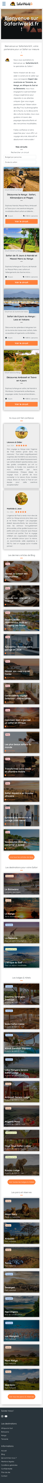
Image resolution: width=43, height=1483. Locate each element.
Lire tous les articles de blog (21, 857)
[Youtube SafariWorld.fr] (6, 1416)
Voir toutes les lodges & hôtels (21, 1182)
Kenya (3, 1435)
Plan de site (5, 1472)
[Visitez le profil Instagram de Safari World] (2, 1416)
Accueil (4, 1451)
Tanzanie (4, 1439)
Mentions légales (7, 1461)
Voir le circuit (21, 221)
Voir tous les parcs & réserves (21, 1397)
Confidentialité (6, 1469)
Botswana (5, 1432)
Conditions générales (9, 1465)
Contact (4, 1476)
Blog (3, 1454)
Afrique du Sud (7, 1428)
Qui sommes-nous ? (9, 1458)
